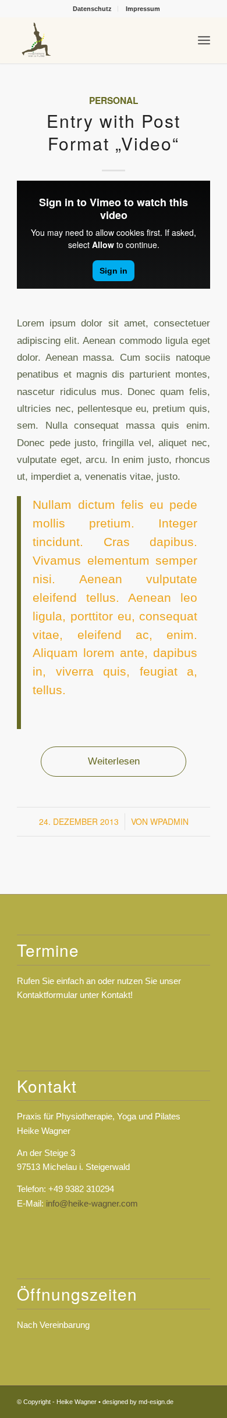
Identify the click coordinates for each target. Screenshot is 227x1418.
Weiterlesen (114, 761)
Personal (113, 100)
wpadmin (169, 821)
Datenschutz (92, 8)
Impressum (143, 8)
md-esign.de (156, 1401)
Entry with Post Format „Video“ (113, 132)
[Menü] (204, 40)
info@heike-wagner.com (92, 1203)
